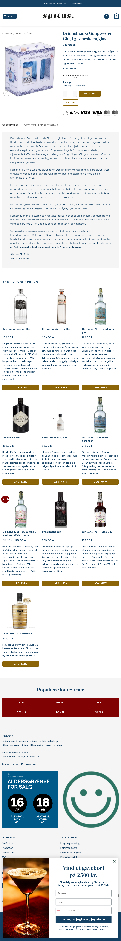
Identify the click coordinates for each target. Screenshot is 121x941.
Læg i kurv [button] (20, 387)
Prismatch (78, 3)
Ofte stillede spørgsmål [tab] (41, 125)
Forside (7, 33)
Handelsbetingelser (71, 852)
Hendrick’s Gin (11, 437)
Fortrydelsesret (69, 848)
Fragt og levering (70, 843)
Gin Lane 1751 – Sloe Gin (97, 532)
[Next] (53, 69)
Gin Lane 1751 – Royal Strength (95, 439)
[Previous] (7, 69)
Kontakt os (8, 852)
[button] (10, 16)
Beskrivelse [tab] (10, 125)
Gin (31, 33)
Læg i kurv (90, 93)
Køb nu (71, 102)
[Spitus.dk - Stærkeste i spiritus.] (58, 16)
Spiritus (21, 33)
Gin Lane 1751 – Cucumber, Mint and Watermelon (19, 533)
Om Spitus (7, 843)
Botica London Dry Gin (56, 329)
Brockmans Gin (51, 532)
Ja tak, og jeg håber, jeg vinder (84, 919)
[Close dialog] (114, 861)
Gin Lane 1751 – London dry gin (99, 330)
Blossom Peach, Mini (54, 437)
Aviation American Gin (16, 329)
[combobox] (61, 910)
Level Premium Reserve (17, 633)
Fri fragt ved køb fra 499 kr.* (56, 3)
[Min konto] (106, 16)
